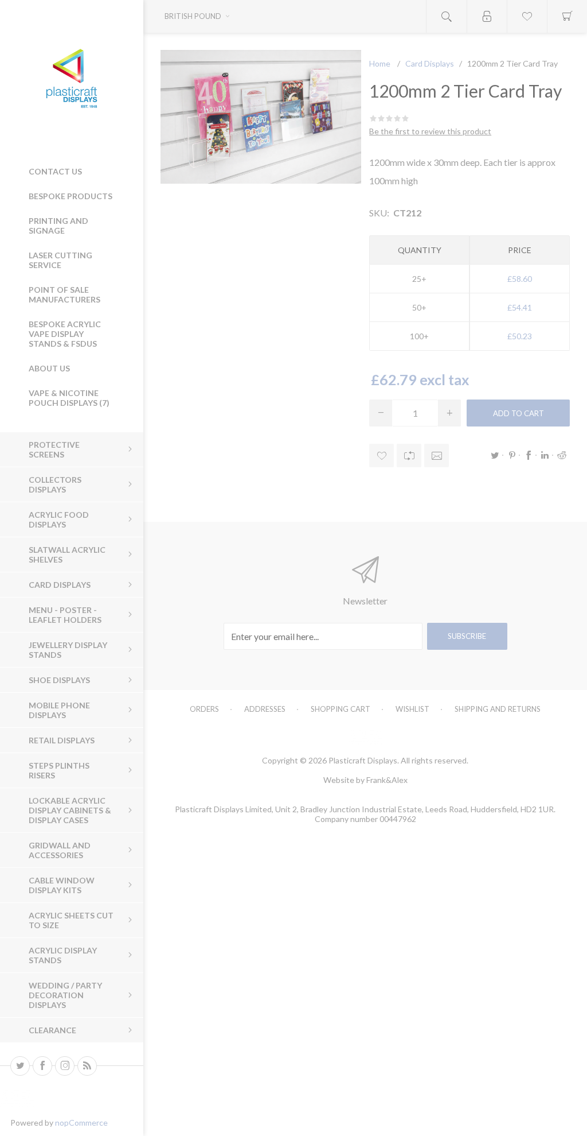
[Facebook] (42, 1066)
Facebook (528, 455)
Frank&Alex (387, 780)
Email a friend (436, 455)
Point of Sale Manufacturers (64, 294)
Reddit (562, 455)
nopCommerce (81, 1122)
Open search (446, 16)
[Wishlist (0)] (527, 16)
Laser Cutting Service (60, 260)
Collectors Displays (55, 484)
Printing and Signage (58, 225)
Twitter (495, 455)
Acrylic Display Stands (63, 955)
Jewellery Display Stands (68, 650)
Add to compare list (409, 455)
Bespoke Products (70, 196)
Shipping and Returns (498, 709)
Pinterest (512, 455)
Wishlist (412, 709)
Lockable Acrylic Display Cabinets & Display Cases (70, 810)
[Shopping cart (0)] (567, 16)
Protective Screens (54, 449)
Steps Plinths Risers (59, 770)
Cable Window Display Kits (62, 885)
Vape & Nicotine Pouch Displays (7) (69, 398)
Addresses (264, 709)
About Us (49, 368)
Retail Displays (62, 740)
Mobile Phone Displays (59, 710)
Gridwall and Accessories (60, 850)
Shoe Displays (59, 680)
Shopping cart (340, 709)
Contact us (55, 171)
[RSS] (87, 1066)
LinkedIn (545, 455)
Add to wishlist (381, 455)
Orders (204, 709)
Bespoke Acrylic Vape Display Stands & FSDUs (65, 333)
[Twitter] (20, 1066)
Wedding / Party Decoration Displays (65, 995)
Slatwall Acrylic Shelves (67, 554)
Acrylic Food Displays (59, 519)
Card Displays (60, 585)
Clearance (52, 1030)
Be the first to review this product (430, 131)
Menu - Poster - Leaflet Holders (65, 615)
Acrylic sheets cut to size (71, 920)
